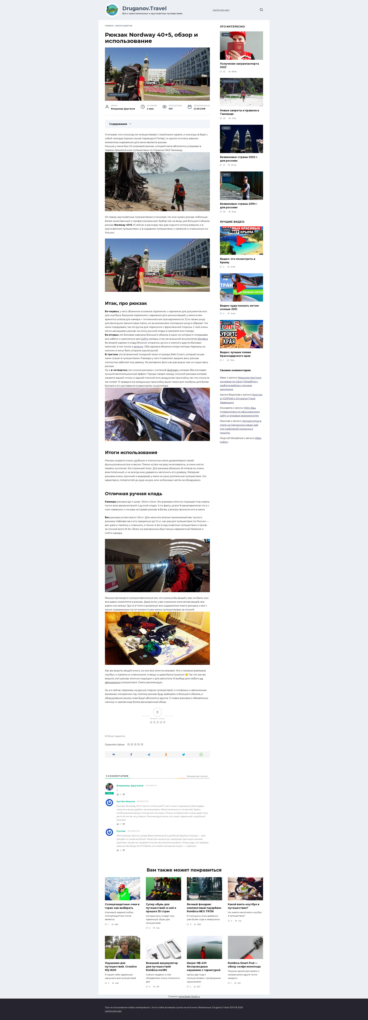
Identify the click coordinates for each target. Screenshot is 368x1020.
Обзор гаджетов (123, 26)
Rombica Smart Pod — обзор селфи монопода (244, 964)
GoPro (144, 339)
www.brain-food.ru (189, 996)
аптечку (138, 346)
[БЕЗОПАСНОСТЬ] (241, 104)
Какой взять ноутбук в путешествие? (243, 906)
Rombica (203, 339)
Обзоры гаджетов (118, 95)
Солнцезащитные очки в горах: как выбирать (122, 906)
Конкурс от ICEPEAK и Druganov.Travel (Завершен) (241, 398)
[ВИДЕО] (241, 252)
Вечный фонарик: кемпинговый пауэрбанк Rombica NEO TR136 (204, 908)
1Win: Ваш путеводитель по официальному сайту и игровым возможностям (240, 412)
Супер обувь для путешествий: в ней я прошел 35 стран (161, 908)
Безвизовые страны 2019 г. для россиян (238, 205)
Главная (109, 26)
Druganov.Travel (144, 8)
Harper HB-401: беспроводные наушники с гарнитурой (203, 966)
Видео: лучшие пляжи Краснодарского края (235, 354)
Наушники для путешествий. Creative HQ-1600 (121, 966)
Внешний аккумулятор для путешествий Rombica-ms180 (162, 966)
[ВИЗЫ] (241, 57)
